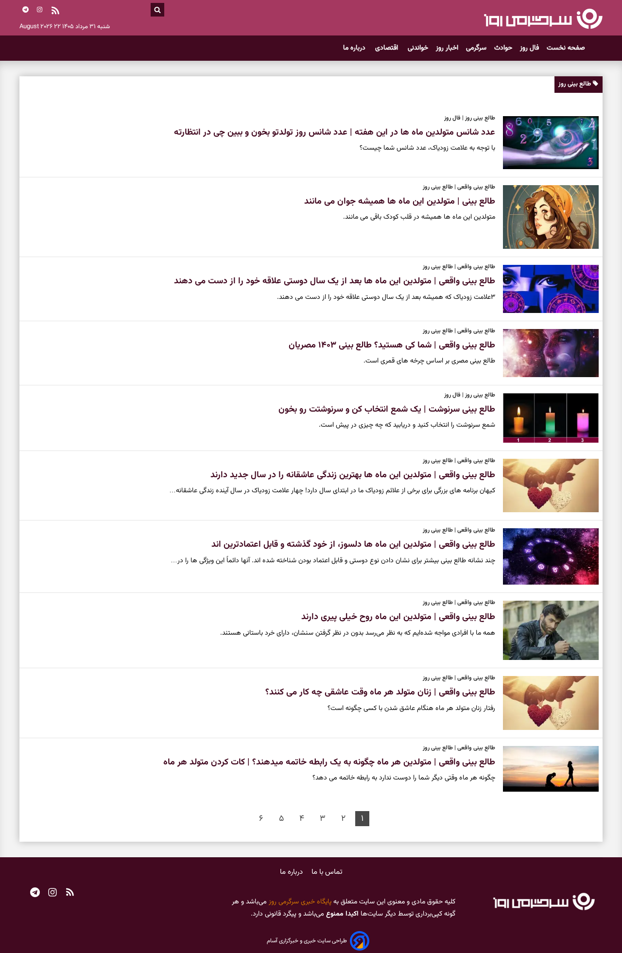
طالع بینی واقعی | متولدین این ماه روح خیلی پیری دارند (398, 617)
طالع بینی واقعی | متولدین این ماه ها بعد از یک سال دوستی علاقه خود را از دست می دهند (334, 281)
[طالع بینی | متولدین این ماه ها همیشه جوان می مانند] (547, 217)
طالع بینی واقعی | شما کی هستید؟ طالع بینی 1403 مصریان (392, 345)
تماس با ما (327, 872)
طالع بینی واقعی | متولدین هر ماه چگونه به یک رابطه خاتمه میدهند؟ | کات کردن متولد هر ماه (329, 762)
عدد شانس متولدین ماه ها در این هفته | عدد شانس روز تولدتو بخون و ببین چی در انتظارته (334, 132)
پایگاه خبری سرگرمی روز (299, 902)
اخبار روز (447, 48)
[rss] (55, 11)
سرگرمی (476, 48)
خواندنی (418, 48)
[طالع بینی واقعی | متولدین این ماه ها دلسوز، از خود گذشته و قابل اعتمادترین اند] (547, 556)
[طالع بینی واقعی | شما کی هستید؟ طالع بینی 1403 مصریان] (547, 353)
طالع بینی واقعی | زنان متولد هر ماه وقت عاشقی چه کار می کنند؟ (380, 692)
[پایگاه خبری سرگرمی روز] (543, 18)
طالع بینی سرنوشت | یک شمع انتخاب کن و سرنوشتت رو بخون (386, 409)
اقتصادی (387, 48)
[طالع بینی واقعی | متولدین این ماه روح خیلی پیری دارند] (547, 630)
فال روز (529, 48)
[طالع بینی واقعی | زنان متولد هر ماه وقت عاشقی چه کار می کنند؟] (547, 703)
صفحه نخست (566, 48)
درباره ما (355, 48)
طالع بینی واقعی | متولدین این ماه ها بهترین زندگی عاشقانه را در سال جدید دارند (352, 475)
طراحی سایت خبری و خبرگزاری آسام (307, 940)
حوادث (503, 48)
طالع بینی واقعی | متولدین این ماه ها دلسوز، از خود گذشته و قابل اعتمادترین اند (353, 545)
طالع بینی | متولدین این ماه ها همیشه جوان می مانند (399, 201)
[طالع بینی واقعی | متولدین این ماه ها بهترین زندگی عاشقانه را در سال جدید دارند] (547, 486)
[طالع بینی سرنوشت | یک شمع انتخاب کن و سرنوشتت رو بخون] (547, 418)
